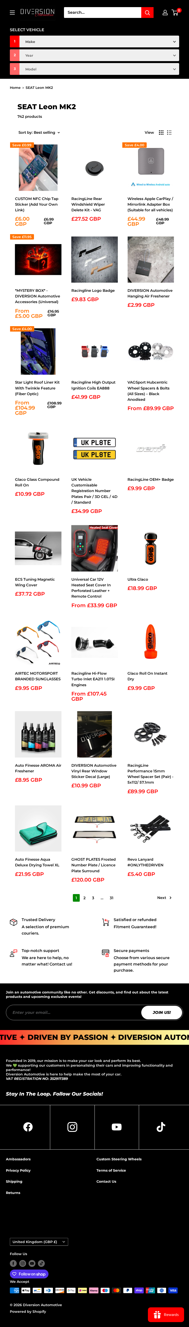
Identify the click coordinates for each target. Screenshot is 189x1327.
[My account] (165, 12)
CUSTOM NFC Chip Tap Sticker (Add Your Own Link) (36, 204)
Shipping (14, 1181)
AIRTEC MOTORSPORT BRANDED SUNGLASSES (38, 676)
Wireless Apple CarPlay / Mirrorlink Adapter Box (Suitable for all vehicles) (150, 204)
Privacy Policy (18, 1170)
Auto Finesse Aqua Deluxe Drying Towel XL (37, 862)
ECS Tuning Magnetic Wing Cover (35, 582)
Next (161, 897)
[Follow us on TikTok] (41, 1263)
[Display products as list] (169, 132)
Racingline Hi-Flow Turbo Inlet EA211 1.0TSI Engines (93, 679)
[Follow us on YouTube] (32, 1263)
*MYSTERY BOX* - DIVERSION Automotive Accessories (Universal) (37, 296)
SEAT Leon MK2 (39, 87)
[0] (175, 12)
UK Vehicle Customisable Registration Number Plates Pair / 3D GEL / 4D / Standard (94, 491)
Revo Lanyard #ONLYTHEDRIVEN (145, 862)
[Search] (147, 12)
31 (111, 898)
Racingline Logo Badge (93, 290)
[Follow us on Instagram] (22, 1263)
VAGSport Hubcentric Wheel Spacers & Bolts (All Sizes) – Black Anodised (148, 391)
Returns (13, 1193)
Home (15, 87)
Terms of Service (111, 1170)
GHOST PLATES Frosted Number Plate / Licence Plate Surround (93, 865)
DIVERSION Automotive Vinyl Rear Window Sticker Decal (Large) (93, 771)
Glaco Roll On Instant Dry (147, 676)
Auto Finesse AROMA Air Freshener (38, 768)
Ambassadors (18, 1159)
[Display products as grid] (161, 132)
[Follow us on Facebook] (13, 1263)
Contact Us (106, 1181)
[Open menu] (12, 12)
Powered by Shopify (28, 1311)
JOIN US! (162, 1012)
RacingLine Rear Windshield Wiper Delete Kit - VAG (88, 204)
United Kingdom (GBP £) (35, 1242)
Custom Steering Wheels (119, 1159)
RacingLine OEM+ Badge (150, 479)
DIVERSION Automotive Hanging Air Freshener (150, 293)
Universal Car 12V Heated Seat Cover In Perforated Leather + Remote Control (91, 588)
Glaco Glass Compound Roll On (37, 482)
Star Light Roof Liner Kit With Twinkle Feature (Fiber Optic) (37, 388)
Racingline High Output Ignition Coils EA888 (93, 385)
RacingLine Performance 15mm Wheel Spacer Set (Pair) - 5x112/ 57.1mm (150, 774)
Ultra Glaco (137, 579)
